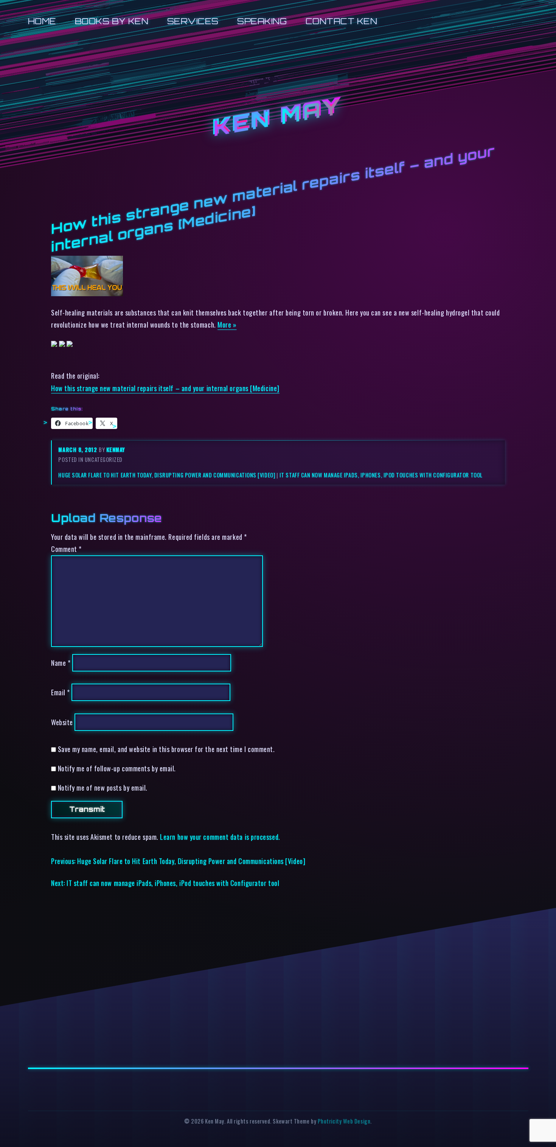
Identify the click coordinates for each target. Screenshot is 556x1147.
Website (62, 722)
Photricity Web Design (344, 1121)
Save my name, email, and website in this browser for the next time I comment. (166, 749)
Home (42, 21)
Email (60, 692)
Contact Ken (341, 21)
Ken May (278, 117)
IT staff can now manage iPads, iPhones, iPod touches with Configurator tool (381, 475)
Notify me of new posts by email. (103, 787)
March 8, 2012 (78, 450)
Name (60, 662)
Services (193, 21)
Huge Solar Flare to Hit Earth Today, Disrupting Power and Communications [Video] (166, 475)
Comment (66, 549)
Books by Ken (112, 21)
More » (226, 324)
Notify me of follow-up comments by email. (117, 768)
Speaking (262, 21)
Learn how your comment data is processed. (220, 836)
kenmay (115, 450)
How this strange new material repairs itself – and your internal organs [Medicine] (165, 388)
